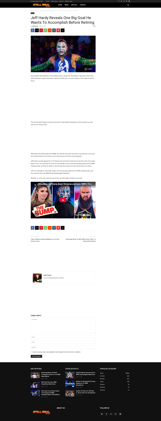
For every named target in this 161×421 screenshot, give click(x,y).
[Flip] (58, 30)
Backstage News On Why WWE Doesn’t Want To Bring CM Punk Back (81, 240)
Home (32, 10)
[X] (124, 1)
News (37, 10)
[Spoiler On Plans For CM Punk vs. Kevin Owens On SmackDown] (69, 393)
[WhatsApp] (45, 30)
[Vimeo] (127, 1)
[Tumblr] (54, 30)
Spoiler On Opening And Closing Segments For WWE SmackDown (85, 383)
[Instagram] (121, 1)
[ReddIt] (50, 30)
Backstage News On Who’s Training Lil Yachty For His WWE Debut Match (50, 374)
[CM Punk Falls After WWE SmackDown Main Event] (35, 384)
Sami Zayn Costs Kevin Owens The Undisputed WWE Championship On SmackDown (50, 392)
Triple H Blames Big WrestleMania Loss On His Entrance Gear (45, 240)
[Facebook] (119, 1)
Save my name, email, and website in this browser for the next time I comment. (57, 352)
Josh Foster (35, 26)
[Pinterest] (41, 30)
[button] (128, 5)
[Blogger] (102, 414)
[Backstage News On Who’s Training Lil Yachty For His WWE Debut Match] (35, 375)
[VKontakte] (120, 414)
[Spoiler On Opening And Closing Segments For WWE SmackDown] (69, 384)
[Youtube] (129, 1)
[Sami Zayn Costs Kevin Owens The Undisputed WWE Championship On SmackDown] (35, 393)
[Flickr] (111, 414)
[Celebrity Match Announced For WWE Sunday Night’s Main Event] (69, 375)
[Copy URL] (62, 30)
